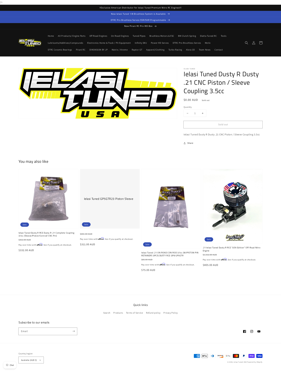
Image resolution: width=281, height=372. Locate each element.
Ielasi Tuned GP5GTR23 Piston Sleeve (108, 199)
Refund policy (153, 312)
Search (106, 312)
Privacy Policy (170, 312)
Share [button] (190, 143)
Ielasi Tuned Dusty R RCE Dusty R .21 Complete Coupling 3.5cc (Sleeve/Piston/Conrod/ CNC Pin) (46, 234)
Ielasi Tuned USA (240, 362)
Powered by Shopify (254, 362)
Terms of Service (134, 312)
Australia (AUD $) (29, 360)
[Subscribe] (73, 331)
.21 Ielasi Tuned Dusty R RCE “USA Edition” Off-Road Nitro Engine (232, 249)
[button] (246, 42)
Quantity (188, 107)
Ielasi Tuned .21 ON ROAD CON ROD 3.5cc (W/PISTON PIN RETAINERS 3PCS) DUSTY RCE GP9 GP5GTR (169, 254)
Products (118, 312)
